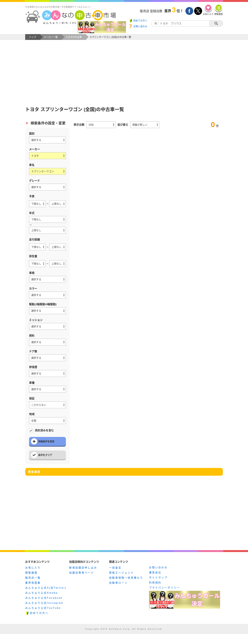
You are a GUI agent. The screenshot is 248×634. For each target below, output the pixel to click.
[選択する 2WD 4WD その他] (47, 310)
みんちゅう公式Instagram (44, 602)
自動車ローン (118, 582)
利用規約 (155, 582)
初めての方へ (39, 613)
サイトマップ (158, 577)
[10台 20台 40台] (100, 124)
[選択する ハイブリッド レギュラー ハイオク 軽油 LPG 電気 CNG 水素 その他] (47, 342)
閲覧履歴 (31, 572)
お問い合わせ (158, 567)
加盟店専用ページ (81, 572)
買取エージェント (121, 572)
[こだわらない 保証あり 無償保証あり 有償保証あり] (47, 404)
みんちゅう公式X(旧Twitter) (45, 587)
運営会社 (155, 572)
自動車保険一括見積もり (126, 577)
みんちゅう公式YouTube (43, 607)
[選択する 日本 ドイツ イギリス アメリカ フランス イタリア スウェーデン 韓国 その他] (47, 140)
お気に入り (33, 567)
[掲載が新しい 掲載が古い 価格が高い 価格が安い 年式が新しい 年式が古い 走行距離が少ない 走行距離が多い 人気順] (144, 124)
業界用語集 (33, 582)
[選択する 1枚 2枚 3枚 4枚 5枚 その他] (47, 357)
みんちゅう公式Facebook (44, 597)
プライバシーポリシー (164, 587)
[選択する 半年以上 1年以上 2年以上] (47, 279)
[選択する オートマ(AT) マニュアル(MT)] (47, 326)
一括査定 (115, 567)
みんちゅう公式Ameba (41, 592)
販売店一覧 (33, 577)
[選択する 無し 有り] (47, 373)
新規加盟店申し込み (83, 567)
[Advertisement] (124, 69)
